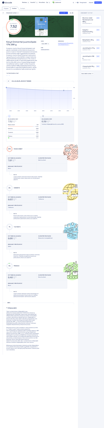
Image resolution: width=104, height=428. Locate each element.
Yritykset (6, 8)
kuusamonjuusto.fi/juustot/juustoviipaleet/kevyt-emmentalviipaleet (65, 45)
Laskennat (58, 2)
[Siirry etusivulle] (8, 2)
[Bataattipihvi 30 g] (91, 40)
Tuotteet (14, 8)
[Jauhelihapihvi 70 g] (91, 49)
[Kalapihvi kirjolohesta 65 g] (91, 31)
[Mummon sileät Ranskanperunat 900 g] (91, 20)
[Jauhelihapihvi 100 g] (91, 58)
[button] (28, 2)
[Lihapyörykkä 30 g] (91, 67)
